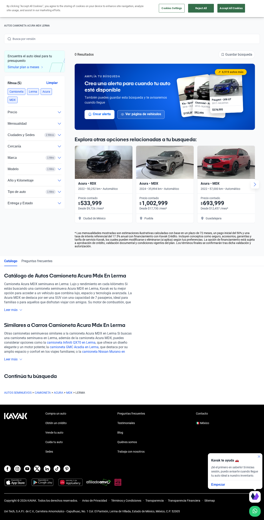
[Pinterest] (67, 468)
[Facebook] (7, 468)
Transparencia (154, 500)
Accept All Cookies (231, 8)
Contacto (202, 413)
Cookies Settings (171, 8)
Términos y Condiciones (126, 500)
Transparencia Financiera (184, 500)
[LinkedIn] (47, 468)
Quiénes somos (127, 442)
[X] (37, 468)
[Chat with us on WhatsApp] (254, 511)
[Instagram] (17, 468)
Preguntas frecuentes (36, 261)
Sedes (49, 451)
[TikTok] (57, 468)
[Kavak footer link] (15, 433)
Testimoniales (126, 423)
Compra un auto (55, 413)
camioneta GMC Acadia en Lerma (74, 347)
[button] (16, 91)
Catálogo (10, 261)
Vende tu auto (54, 432)
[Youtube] (27, 468)
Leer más (11, 310)
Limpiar (52, 83)
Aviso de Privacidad (94, 500)
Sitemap (209, 500)
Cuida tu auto (54, 442)
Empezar (218, 484)
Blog (120, 432)
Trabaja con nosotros (131, 451)
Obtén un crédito (56, 423)
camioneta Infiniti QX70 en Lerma (71, 342)
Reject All (201, 8)
